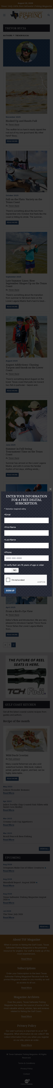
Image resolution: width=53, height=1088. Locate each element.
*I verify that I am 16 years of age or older (24, 565)
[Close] (50, 489)
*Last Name (10, 539)
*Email (7, 514)
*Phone (8, 552)
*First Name (10, 527)
